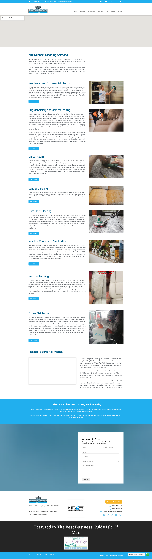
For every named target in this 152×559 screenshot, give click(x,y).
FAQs (107, 11)
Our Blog (100, 11)
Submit (85, 479)
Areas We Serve (43, 514)
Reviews (113, 11)
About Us (82, 11)
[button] (82, 11)
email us (113, 415)
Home (75, 11)
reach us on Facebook (103, 415)
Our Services (91, 11)
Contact (120, 11)
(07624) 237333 (82, 415)
